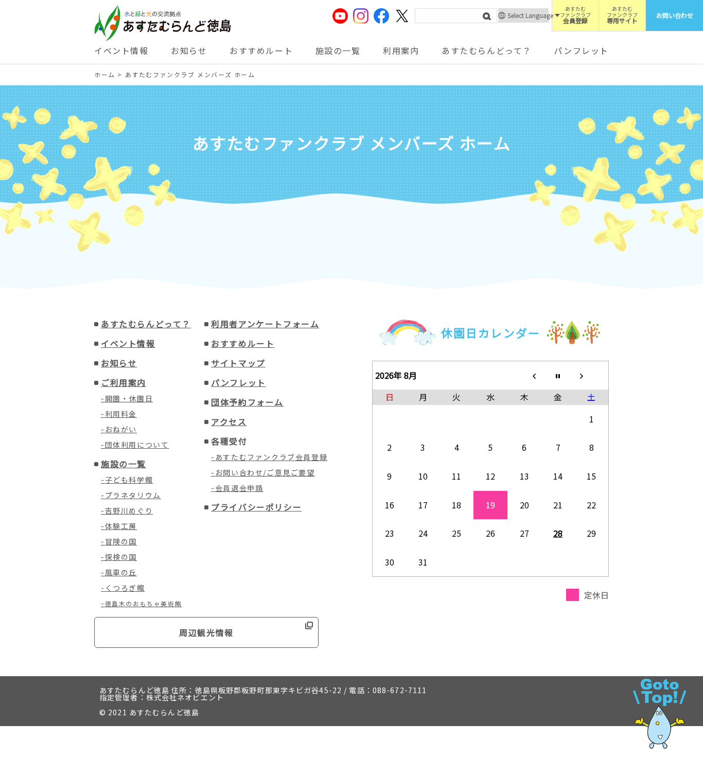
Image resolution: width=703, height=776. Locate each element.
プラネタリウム (133, 495)
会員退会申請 (239, 488)
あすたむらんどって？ (487, 50)
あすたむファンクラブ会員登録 (271, 457)
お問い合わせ (674, 15)
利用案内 (401, 50)
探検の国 (121, 557)
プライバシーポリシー (256, 507)
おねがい (121, 429)
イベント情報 (121, 50)
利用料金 (121, 414)
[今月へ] (558, 375)
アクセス (229, 421)
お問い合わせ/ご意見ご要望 (265, 472)
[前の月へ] (524, 375)
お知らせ (189, 50)
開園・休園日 (129, 398)
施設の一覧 (338, 50)
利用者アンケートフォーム (265, 324)
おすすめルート (261, 50)
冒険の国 (121, 541)
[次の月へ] (592, 375)
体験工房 (121, 526)
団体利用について (137, 444)
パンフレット (581, 50)
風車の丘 (121, 572)
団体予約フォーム (247, 402)
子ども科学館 (129, 479)
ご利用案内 (123, 382)
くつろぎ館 (125, 588)
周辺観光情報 (206, 632)
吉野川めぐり (129, 510)
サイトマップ (238, 363)
